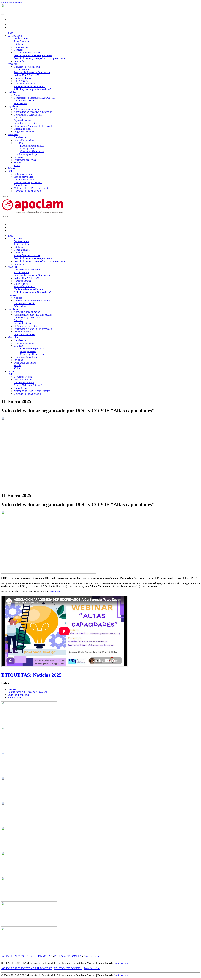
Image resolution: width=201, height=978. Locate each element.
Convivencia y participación (28, 114)
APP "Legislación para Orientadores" (32, 89)
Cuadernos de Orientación (27, 66)
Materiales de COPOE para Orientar (32, 188)
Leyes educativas (22, 120)
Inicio (10, 33)
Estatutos (18, 44)
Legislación (13, 106)
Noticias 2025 (47, 675)
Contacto (18, 49)
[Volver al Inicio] (17, 11)
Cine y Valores (21, 80)
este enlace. (54, 591)
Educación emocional (24, 140)
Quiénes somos (21, 38)
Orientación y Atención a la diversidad (33, 126)
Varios (17, 165)
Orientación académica (25, 159)
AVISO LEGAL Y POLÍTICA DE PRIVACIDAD (26, 956)
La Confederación (23, 174)
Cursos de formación (24, 179)
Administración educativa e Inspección (33, 112)
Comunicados (20, 185)
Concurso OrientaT (23, 78)
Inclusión (18, 157)
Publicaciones (20, 103)
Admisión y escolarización (27, 109)
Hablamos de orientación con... (29, 86)
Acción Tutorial (21, 69)
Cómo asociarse (22, 47)
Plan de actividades (23, 176)
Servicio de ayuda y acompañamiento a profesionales (40, 58)
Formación (19, 61)
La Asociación (15, 35)
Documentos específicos (32, 145)
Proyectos (12, 64)
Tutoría (17, 162)
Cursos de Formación (24, 100)
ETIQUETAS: (17, 675)
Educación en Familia (24, 83)
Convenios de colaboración (27, 191)
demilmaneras (121, 963)
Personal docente (22, 128)
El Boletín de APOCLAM (27, 52)
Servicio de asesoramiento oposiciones (33, 55)
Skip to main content (11, 2)
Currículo (18, 117)
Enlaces (11, 168)
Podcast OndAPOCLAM (26, 75)
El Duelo (18, 143)
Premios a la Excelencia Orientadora (32, 72)
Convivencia (20, 137)
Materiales (13, 134)
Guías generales (28, 148)
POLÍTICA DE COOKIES (68, 956)
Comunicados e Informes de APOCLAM (34, 97)
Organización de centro (25, 123)
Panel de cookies (92, 956)
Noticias (12, 92)
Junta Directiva (21, 41)
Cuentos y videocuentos (32, 151)
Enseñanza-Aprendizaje (25, 154)
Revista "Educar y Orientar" (28, 182)
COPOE (12, 171)
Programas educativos (24, 131)
